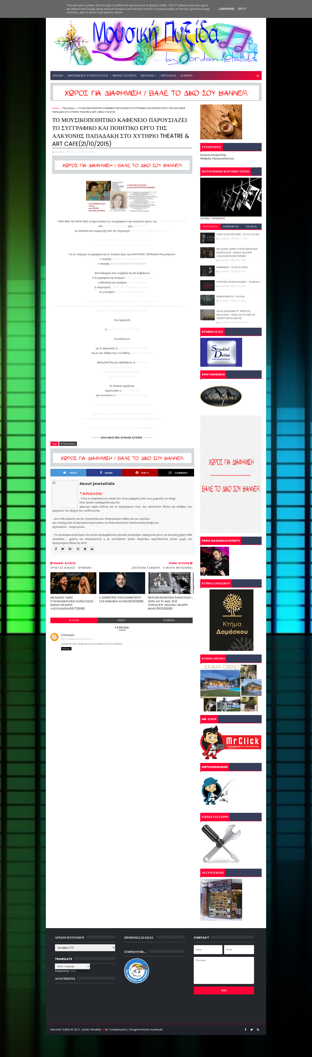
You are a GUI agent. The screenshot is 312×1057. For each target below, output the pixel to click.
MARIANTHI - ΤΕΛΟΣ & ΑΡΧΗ (232, 267)
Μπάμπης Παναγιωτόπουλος (217, 158)
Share (109, 472)
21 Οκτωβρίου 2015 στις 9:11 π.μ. (78, 638)
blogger (74, 620)
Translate (82, 971)
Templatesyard (117, 1029)
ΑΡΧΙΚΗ (58, 75)
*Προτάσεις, (88, 151)
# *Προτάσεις (68, 443)
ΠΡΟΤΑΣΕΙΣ (168, 75)
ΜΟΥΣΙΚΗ (147, 75)
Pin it (145, 472)
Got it (242, 8)
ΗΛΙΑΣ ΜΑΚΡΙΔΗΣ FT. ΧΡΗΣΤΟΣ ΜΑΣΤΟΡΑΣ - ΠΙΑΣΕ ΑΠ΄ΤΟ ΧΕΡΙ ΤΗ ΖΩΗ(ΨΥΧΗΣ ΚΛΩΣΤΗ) (235, 314)
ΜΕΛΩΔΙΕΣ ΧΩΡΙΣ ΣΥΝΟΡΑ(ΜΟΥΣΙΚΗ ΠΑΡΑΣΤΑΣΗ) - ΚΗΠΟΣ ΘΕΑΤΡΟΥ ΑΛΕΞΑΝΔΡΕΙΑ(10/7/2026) (72, 603)
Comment (181, 472)
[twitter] (251, 1029)
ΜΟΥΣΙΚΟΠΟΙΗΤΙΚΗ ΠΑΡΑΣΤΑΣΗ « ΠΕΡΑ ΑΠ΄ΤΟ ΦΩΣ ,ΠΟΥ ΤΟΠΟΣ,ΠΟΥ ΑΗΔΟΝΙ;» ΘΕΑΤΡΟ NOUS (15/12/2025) (170, 603)
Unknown (67, 635)
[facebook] (245, 1029)
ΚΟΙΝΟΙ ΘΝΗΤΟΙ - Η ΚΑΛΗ (230, 296)
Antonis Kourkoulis (152, 1029)
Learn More (226, 8)
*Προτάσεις (68, 108)
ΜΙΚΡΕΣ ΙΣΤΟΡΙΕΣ (125, 75)
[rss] (258, 1029)
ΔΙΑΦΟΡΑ (187, 75)
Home (55, 108)
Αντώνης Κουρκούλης (213, 155)
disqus (121, 620)
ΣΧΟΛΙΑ (251, 226)
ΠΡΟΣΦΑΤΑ (210, 226)
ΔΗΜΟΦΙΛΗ (231, 226)
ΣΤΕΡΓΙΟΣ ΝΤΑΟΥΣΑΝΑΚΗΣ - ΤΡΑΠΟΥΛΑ (238, 282)
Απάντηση (66, 648)
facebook (169, 620)
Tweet (73, 472)
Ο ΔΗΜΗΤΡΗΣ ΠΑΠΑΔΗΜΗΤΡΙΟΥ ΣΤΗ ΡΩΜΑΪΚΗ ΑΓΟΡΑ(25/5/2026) (121, 599)
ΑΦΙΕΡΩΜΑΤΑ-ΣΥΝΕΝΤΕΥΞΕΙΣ (88, 75)
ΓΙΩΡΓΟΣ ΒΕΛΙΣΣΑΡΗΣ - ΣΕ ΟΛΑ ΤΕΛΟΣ (237, 234)
